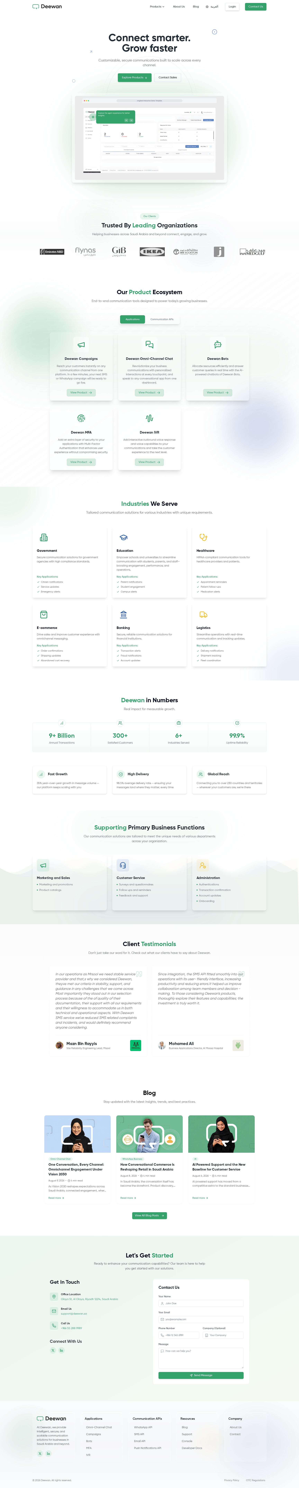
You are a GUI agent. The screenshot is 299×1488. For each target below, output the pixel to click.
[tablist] (149, 319)
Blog (196, 6)
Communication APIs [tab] (162, 319)
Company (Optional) (214, 1328)
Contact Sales (168, 77)
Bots (89, 1441)
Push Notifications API (147, 1448)
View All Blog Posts (147, 1215)
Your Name (164, 1296)
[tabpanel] (149, 401)
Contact (235, 1434)
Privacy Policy (231, 1480)
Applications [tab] (132, 319)
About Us (179, 6)
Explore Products (132, 77)
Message (163, 1344)
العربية (214, 6)
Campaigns (93, 1434)
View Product (78, 392)
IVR (88, 1455)
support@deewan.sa (74, 1313)
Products (155, 6)
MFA (89, 1448)
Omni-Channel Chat (99, 1427)
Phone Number (166, 1328)
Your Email (164, 1312)
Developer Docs (192, 1448)
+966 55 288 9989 (71, 1328)
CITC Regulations (255, 1480)
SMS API (139, 1434)
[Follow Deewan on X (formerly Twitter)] (53, 1350)
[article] (81, 367)
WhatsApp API (143, 1427)
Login (232, 6)
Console (188, 1441)
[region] (70, 780)
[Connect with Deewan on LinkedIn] (61, 1350)
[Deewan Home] (54, 1418)
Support (187, 1434)
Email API (139, 1441)
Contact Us (255, 6)
